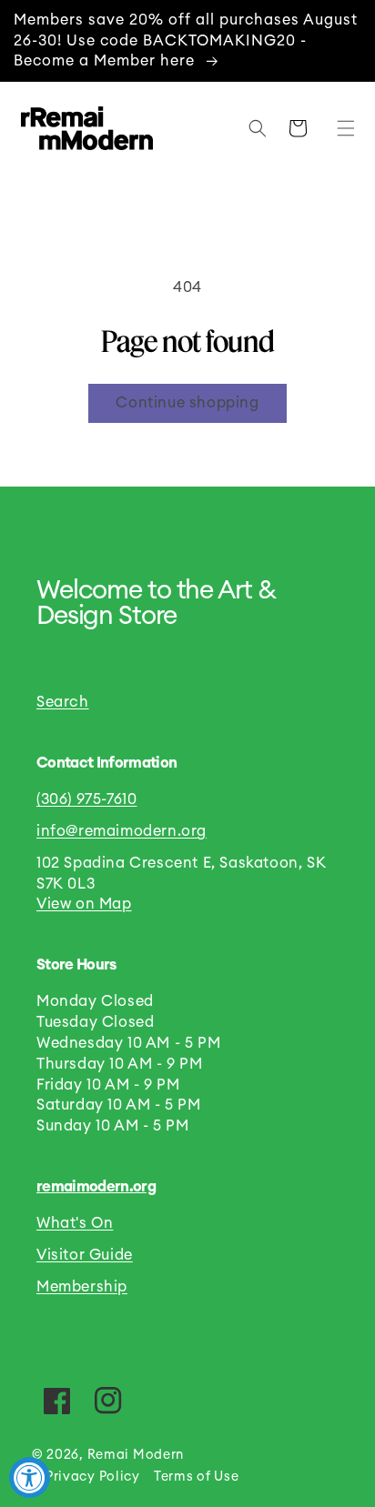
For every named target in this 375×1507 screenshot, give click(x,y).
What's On (74, 1223)
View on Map (84, 904)
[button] (341, 128)
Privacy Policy (93, 1477)
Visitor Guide (84, 1255)
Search (62, 702)
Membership (81, 1287)
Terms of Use (196, 1477)
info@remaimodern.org (121, 831)
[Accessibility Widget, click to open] (29, 1477)
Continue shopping (187, 403)
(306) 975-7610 (86, 799)
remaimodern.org (96, 1187)
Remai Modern (135, 1455)
